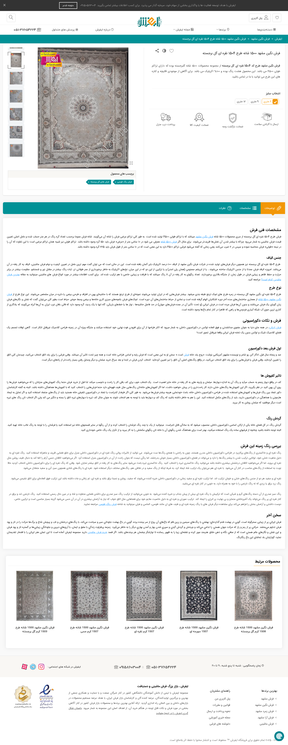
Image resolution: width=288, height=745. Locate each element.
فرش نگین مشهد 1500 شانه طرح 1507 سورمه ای (198, 629)
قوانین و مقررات (221, 705)
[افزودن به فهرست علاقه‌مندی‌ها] (170, 51)
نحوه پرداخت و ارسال (218, 711)
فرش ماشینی (267, 724)
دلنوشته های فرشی (219, 724)
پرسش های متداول (63, 30)
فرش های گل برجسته (100, 182)
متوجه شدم (68, 5)
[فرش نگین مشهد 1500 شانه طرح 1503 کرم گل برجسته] (35, 596)
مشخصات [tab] (245, 208)
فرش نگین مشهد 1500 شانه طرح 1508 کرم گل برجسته (253, 629)
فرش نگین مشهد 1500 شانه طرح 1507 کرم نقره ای (144, 629)
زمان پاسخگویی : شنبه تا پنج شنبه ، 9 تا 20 (236, 665)
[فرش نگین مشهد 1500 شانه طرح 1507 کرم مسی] (89, 596)
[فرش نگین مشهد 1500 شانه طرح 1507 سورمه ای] (199, 596)
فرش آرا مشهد (266, 717)
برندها (222, 30)
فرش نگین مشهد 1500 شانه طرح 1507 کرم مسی (89, 629)
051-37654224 (25, 30)
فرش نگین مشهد (264, 705)
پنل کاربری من (222, 699)
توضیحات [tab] (269, 208)
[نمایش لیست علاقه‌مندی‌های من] (276, 18)
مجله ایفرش (183, 30)
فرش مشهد (267, 699)
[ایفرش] (144, 18)
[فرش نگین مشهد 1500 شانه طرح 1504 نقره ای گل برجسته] (131, 164)
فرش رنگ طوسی (124, 182)
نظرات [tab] (222, 208)
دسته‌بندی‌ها (264, 30)
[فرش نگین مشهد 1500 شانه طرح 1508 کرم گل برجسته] (253, 596)
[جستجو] (11, 18)
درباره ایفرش (102, 30)
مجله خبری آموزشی (219, 717)
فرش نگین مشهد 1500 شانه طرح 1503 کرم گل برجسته (34, 629)
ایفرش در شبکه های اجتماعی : (64, 667)
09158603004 (130, 667)
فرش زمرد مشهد (264, 711)
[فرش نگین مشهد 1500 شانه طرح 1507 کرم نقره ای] (144, 596)
